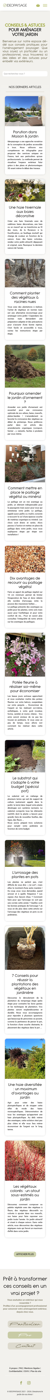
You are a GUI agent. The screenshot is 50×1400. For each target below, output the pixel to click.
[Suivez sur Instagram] (29, 1383)
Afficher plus (25, 1254)
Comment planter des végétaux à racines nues (25, 299)
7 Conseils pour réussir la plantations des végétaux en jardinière (25, 980)
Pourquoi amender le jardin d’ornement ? (25, 392)
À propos (13, 1368)
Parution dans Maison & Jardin (25, 135)
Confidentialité (15, 1371)
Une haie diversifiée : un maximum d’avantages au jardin (25, 1087)
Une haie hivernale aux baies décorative (25, 216)
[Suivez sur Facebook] (21, 1383)
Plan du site (36, 1371)
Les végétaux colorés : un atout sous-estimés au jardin (25, 1189)
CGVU (26, 1371)
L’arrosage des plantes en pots (25, 880)
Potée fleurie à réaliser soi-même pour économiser (25, 684)
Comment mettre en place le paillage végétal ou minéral (25, 493)
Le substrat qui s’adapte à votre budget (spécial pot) (25, 787)
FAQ (21, 1368)
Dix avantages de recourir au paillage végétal (25, 587)
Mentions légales (32, 1368)
